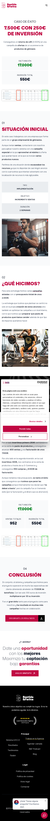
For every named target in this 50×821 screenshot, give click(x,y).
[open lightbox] (25, 95)
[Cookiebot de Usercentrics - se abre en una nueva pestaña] (37, 382)
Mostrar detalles (36, 421)
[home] (9, 5)
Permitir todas (25, 429)
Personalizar (24, 436)
